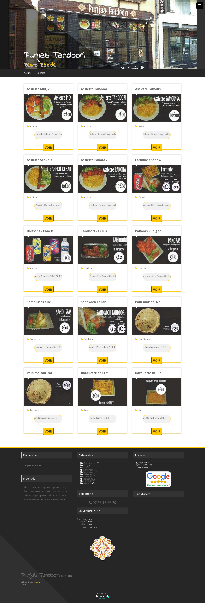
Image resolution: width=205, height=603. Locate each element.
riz (25, 487)
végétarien (55, 487)
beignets (36, 495)
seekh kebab (60, 499)
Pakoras (142, 268)
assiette (41, 499)
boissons (57, 495)
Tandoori (88, 268)
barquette (54, 491)
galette (37, 491)
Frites (86, 410)
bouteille (27, 500)
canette (63, 495)
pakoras (27, 495)
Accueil (27, 72)
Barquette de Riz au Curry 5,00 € (160, 373)
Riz (139, 410)
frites (27, 491)
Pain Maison (144, 339)
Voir (48, 147)
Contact (41, 72)
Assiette (33, 126)
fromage (47, 491)
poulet (43, 495)
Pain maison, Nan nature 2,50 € (51, 373)
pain (42, 491)
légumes (46, 487)
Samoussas (35, 339)
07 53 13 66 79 (104, 502)
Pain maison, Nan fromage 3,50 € (161, 302)
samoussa (62, 491)
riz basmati (34, 487)
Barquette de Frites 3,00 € (101, 373)
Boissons (34, 268)
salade (51, 499)
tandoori (50, 495)
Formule (142, 197)
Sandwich (88, 339)
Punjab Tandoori (54, 55)
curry (63, 487)
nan (32, 491)
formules (33, 500)
